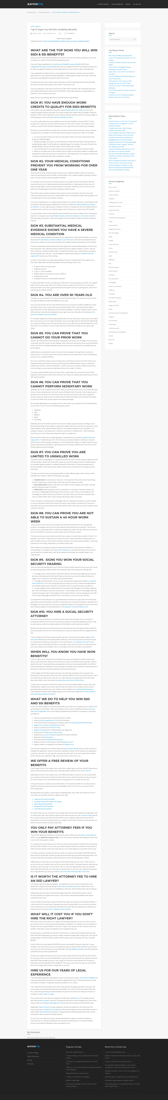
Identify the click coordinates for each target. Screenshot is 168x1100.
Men (110, 263)
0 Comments (71, 33)
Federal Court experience (53, 1009)
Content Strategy (32, 1053)
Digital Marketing (33, 1056)
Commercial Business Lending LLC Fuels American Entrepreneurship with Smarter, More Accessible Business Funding (121, 167)
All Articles (30, 1064)
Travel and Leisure (114, 328)
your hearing (50, 735)
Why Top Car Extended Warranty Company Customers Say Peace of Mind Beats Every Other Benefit (122, 156)
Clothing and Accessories (116, 202)
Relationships (112, 301)
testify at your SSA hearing (53, 732)
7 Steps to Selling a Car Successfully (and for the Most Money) (82, 1057)
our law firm (87, 771)
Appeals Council (70, 607)
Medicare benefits (78, 949)
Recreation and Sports (115, 298)
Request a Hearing (40, 730)
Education (111, 214)
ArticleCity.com (31, 12)
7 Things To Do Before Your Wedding (78, 1077)
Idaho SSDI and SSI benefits (43, 804)
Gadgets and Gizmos (114, 229)
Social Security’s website (70, 749)
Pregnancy (112, 290)
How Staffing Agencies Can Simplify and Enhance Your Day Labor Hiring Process (122, 1085)
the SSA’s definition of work (64, 117)
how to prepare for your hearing (59, 909)
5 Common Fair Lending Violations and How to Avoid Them (81, 1063)
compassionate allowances (84, 689)
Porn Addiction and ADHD (116, 147)
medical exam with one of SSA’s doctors (71, 680)
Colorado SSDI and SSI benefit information (48, 802)
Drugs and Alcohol (114, 210)
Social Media (112, 324)
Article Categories (44, 12)
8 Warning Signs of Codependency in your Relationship (122, 1077)
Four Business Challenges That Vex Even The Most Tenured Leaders (81, 1085)
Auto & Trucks (113, 187)
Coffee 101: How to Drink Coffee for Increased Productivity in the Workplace (84, 1068)
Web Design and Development (117, 332)
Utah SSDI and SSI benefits (43, 809)
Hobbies (111, 240)
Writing (111, 343)
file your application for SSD (49, 720)
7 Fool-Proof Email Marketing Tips (116, 1052)
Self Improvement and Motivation (118, 313)
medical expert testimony (54, 740)
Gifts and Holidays (114, 233)
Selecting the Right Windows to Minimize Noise (120, 1080)
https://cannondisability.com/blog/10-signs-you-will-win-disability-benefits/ (66, 41)
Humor (111, 248)
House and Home (114, 244)
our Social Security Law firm (82, 642)
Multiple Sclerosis (59, 216)
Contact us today (86, 815)
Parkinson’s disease (71, 216)
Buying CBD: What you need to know (78, 1073)
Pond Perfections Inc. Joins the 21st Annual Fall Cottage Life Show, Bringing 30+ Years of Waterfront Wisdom (123, 123)
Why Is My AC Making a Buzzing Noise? (120, 55)
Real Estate (112, 294)
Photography (112, 282)
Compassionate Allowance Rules (81, 723)
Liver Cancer (85, 216)
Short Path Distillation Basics (75, 1052)
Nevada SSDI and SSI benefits (43, 806)
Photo (59, 38)
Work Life (111, 339)
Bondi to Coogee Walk (73, 1080)
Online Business (113, 271)
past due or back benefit (87, 835)
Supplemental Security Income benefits (43, 67)
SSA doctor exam (54, 727)
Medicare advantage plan (51, 1003)
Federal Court (83, 607)
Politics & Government (115, 286)
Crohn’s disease (62, 550)
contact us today (48, 994)
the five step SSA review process (67, 886)
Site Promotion (113, 320)
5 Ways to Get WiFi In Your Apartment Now (119, 1061)
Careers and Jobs (113, 195)
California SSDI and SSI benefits (44, 799)
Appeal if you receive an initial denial (46, 725)
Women (111, 336)
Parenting (111, 275)
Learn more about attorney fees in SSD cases (74, 872)
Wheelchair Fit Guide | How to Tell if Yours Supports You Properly (122, 1072)
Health (110, 237)
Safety (110, 309)
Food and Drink (113, 225)
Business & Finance (114, 191)
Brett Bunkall (44, 1012)
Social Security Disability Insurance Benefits (67, 64)
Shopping (111, 317)
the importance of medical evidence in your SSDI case (55, 240)
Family (110, 221)
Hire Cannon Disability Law (89, 978)
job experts (49, 737)
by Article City (51, 33)
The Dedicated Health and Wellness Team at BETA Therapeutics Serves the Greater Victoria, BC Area (121, 1066)
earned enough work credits (73, 110)
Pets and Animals (113, 279)
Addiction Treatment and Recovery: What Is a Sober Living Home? (122, 1057)
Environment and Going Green (117, 218)
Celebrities (112, 199)
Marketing (111, 259)
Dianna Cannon (44, 1007)
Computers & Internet (115, 206)
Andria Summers (44, 1000)
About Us (76, 998)
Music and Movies (114, 267)
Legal (110, 256)
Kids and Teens (113, 252)
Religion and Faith (114, 305)
